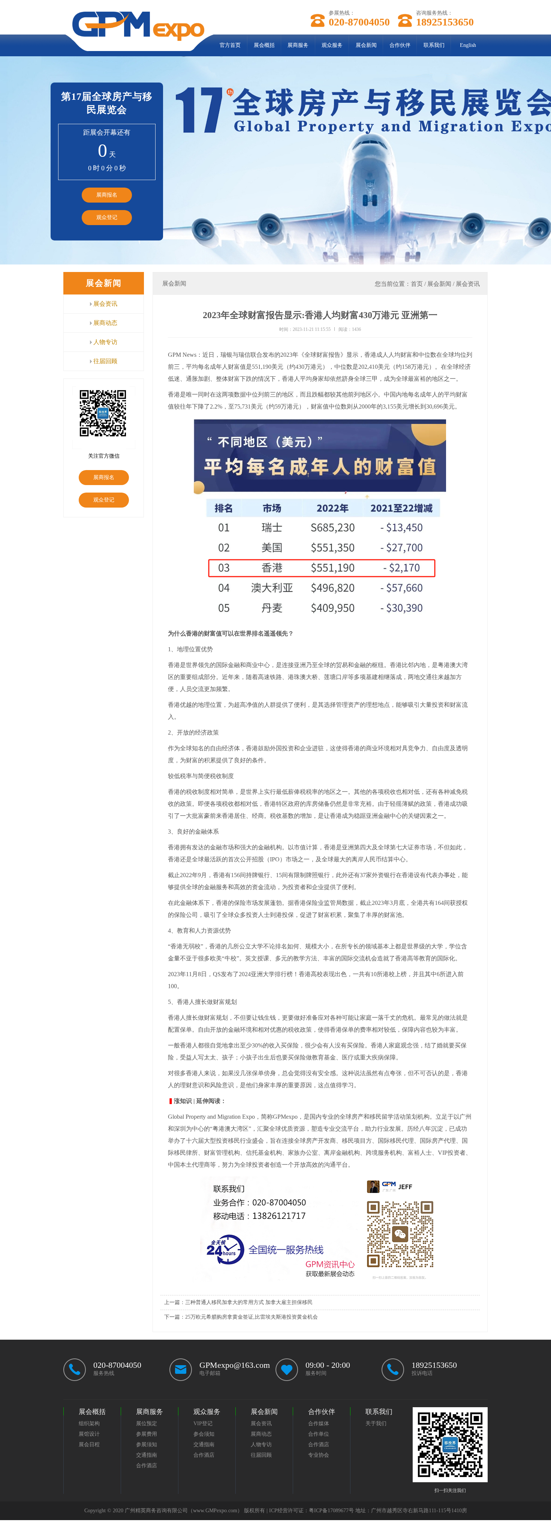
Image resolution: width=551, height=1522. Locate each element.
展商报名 (106, 195)
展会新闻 (366, 45)
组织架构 (89, 1423)
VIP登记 (203, 1423)
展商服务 (297, 45)
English (468, 45)
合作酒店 (146, 1465)
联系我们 (434, 45)
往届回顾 (104, 361)
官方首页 (230, 45)
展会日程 (89, 1444)
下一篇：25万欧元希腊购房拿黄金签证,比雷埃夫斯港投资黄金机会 (241, 1317)
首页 (417, 284)
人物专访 (104, 342)
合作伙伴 (399, 45)
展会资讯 (104, 303)
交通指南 (146, 1455)
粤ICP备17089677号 (331, 1510)
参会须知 (203, 1434)
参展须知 (146, 1444)
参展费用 (146, 1434)
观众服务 (332, 45)
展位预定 (146, 1423)
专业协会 (318, 1455)
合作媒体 (318, 1423)
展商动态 (104, 323)
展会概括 (264, 45)
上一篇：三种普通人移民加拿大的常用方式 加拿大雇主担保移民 (238, 1302)
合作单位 (318, 1434)
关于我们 (375, 1423)
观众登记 (106, 217)
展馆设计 (89, 1434)
